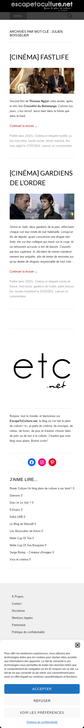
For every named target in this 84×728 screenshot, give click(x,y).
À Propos (17, 596)
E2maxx (15, 509)
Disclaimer (18, 610)
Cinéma (39, 135)
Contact (17, 603)
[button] (77, 645)
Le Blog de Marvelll (22, 524)
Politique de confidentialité (42, 722)
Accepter (42, 689)
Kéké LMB (16, 516)
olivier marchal (55, 140)
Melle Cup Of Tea (20, 538)
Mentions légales (22, 617)
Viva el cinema (19, 559)
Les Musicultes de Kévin (25, 531)
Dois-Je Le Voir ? (20, 502)
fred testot (25, 286)
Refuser (42, 701)
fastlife (63, 135)
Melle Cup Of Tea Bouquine (27, 545)
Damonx (15, 495)
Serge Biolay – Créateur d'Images (30, 552)
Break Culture (18, 488)
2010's (29, 135)
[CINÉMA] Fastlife (39, 57)
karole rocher (36, 140)
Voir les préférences (42, 712)
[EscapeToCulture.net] (42, 6)
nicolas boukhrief (25, 291)
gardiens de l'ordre (45, 286)
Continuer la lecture (23, 126)
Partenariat (18, 625)
